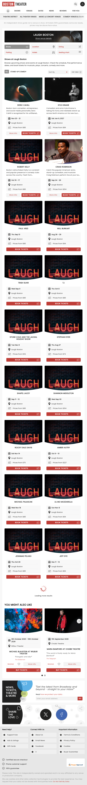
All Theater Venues (28, 17)
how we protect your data (52, 694)
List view (75, 72)
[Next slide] (79, 621)
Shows (17, 11)
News (51, 11)
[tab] (42, 675)
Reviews (63, 11)
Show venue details (43, 38)
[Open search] (75, 4)
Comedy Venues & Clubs (73, 17)
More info (13, 133)
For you (75, 11)
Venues (29, 11)
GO (80, 698)
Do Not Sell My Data (61, 781)
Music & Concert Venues (50, 17)
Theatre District (10, 17)
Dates (40, 11)
